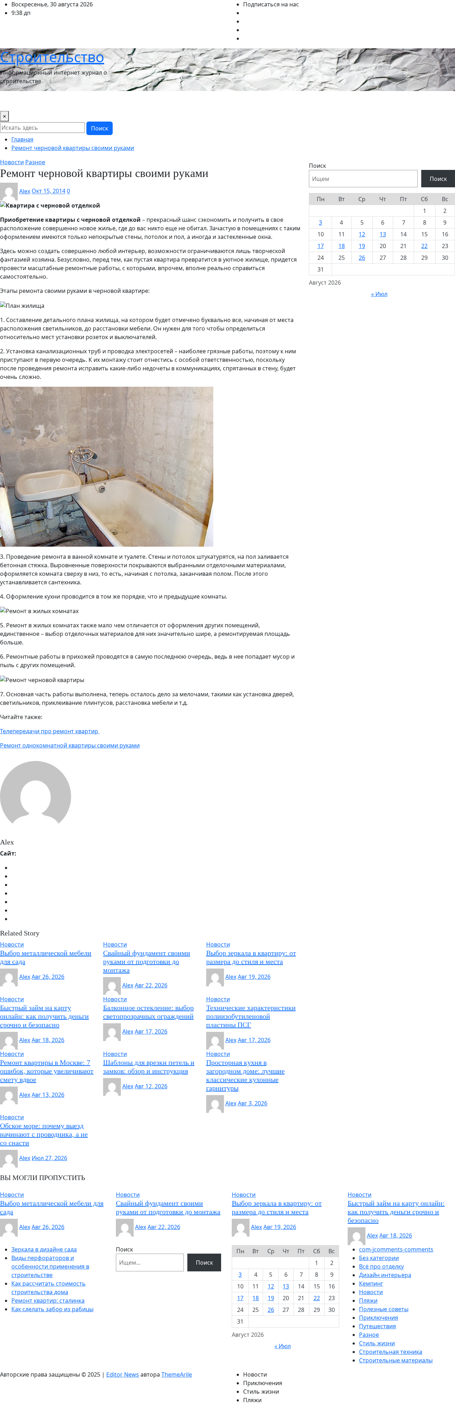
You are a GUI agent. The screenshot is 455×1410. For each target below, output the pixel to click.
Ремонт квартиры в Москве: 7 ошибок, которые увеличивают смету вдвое (46, 1070)
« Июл (379, 294)
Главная (22, 139)
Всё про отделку (381, 1266)
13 (383, 234)
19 (362, 246)
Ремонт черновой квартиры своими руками (72, 148)
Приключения (378, 1317)
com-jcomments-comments (396, 1249)
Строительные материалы (396, 1360)
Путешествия (242, 101)
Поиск (99, 128)
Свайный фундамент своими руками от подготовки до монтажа (146, 961)
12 (362, 234)
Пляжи (368, 1300)
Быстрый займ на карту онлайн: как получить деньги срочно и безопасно (44, 1016)
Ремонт (276, 101)
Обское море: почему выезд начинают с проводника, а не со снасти (44, 1134)
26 (362, 258)
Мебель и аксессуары (188, 101)
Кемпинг (371, 1283)
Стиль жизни (311, 101)
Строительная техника (390, 1352)
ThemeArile (176, 1374)
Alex (24, 191)
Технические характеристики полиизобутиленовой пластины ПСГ (251, 1016)
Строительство (52, 56)
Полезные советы (383, 1309)
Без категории (379, 1258)
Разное (369, 1335)
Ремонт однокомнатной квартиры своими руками (70, 745)
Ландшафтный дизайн (121, 101)
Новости (15, 101)
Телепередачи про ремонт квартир (50, 731)
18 (341, 246)
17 (320, 246)
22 (424, 246)
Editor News (122, 1374)
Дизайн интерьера (58, 101)
